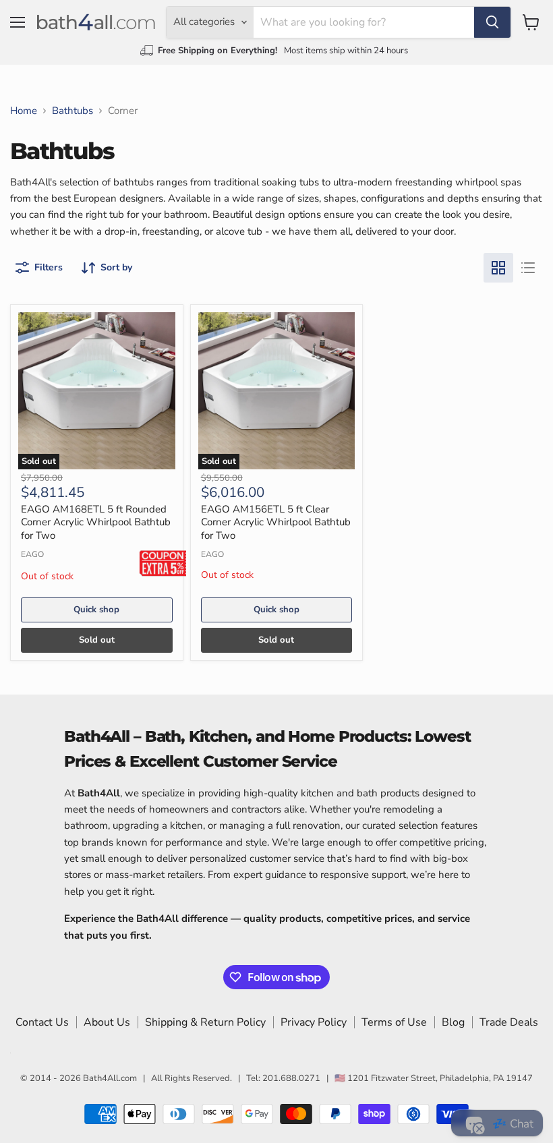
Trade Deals (508, 1022)
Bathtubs (72, 111)
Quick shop (96, 610)
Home (23, 111)
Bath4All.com (110, 1078)
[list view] (528, 268)
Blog (453, 1022)
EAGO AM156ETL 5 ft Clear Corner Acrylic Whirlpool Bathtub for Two (276, 522)
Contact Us (42, 1022)
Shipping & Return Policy (205, 1022)
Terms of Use (394, 1022)
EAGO (32, 554)
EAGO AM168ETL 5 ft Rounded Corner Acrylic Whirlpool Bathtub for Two (96, 522)
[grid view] (498, 268)
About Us (107, 1022)
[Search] (492, 22)
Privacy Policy (314, 1022)
